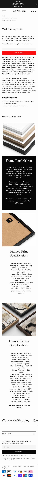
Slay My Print (16, 478)
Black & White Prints (9, 18)
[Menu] (4, 11)
